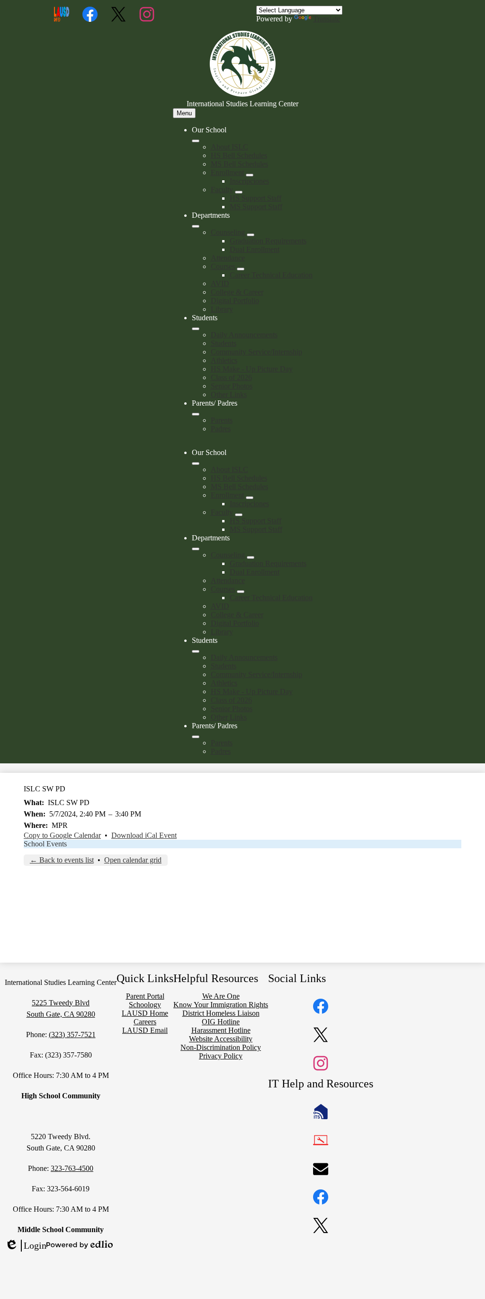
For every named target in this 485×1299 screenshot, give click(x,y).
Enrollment (227, 172)
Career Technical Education (271, 275)
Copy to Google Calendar (62, 835)
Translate (326, 19)
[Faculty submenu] (238, 192)
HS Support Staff (255, 198)
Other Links (229, 394)
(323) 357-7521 (72, 1034)
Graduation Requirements (268, 241)
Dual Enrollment (254, 249)
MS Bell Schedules (239, 164)
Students (223, 343)
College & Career (237, 292)
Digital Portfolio (235, 301)
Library (222, 309)
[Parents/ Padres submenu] (195, 414)
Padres (221, 429)
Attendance (228, 258)
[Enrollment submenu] (249, 175)
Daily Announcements (244, 335)
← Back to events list (62, 860)
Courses (223, 266)
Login (25, 1246)
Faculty (222, 190)
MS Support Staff (256, 207)
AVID (220, 283)
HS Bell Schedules (239, 155)
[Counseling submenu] (250, 234)
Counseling (228, 232)
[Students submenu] (195, 328)
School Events (45, 844)
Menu (184, 113)
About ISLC (229, 147)
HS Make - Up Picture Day (252, 369)
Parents (222, 420)
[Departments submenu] (195, 226)
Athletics (224, 360)
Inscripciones (249, 181)
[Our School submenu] (195, 140)
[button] (195, 463)
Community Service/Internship (256, 352)
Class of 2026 (231, 377)
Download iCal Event (144, 835)
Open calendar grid (133, 860)
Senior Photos (231, 386)
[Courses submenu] (240, 269)
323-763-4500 (72, 1168)
